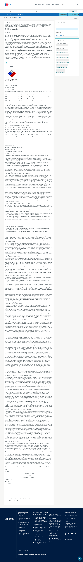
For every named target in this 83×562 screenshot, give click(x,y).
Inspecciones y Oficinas (22, 554)
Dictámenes (18, 17)
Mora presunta (52, 518)
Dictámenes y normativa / (11, 17)
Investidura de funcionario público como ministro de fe (40, 528)
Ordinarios (58, 32)
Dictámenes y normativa (36, 11)
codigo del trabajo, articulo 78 (62, 64)
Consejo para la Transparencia (22, 529)
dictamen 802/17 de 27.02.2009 (62, 45)
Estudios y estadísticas (63, 11)
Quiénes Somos (46, 4)
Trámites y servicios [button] (10, 11)
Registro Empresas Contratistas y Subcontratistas (38, 532)
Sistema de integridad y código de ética (54, 531)
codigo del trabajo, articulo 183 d (62, 57)
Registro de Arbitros (38, 536)
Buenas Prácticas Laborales (40, 514)
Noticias (39, 4)
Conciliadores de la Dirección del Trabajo (53, 537)
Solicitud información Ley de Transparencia (25, 526)
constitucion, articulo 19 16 (61, 67)
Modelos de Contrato (69, 514)
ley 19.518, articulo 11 (60, 69)
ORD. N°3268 (59, 35)
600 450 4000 (20, 553)
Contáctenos (56, 4)
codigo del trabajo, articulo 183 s (62, 62)
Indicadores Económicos (54, 526)
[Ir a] (28, 64)
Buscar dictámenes (73, 14)
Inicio (5, 17)
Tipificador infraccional (70, 520)
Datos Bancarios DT (53, 533)
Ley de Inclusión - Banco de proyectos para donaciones (55, 521)
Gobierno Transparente (24, 524)
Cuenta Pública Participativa (71, 527)
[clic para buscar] (78, 4)
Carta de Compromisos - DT (71, 526)
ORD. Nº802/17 (59, 29)
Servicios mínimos (38, 534)
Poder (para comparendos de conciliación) (71, 524)
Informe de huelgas (38, 526)
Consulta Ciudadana (53, 535)
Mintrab (21, 515)
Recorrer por (63, 14)
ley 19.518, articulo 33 (60, 72)
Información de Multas (39, 540)
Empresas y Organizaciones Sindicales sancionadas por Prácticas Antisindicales (40, 517)
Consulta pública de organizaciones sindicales (54, 524)
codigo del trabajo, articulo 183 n (62, 59)
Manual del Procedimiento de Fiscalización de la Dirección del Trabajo (71, 517)
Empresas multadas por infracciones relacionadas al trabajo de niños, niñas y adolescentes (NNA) (40, 522)
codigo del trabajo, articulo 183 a (62, 55)
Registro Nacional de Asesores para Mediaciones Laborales (55, 516)
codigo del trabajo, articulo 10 (62, 50)
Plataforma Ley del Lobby (24, 531)
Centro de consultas (23, 11)
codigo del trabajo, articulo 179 (62, 52)
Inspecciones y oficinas (50, 11)
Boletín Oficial (68, 521)
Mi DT (73, 11)
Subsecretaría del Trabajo (24, 516)
